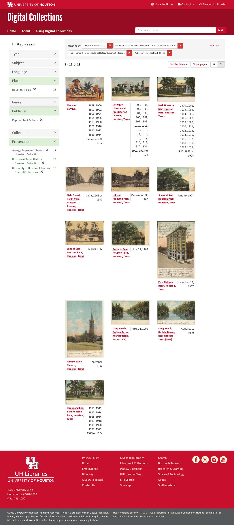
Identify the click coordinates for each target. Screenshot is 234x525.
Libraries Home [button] (163, 4)
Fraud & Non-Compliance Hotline (186, 513)
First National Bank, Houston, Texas (167, 285)
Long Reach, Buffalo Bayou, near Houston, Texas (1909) (166, 334)
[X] (205, 459)
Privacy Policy (90, 458)
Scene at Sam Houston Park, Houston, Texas (166, 199)
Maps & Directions (131, 469)
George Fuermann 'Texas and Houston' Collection (30, 152)
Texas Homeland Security (125, 513)
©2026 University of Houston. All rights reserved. (33, 513)
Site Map (125, 485)
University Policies (88, 520)
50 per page (199, 64)
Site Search (127, 480)
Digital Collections (35, 17)
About (26, 31)
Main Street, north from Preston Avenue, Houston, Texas (75, 203)
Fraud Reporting (157, 513)
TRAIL (143, 513)
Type (15, 54)
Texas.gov (104, 513)
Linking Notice (213, 513)
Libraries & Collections (134, 463)
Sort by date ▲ (178, 64)
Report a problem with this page (79, 513)
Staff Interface (166, 485)
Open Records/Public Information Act (44, 516)
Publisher (19, 111)
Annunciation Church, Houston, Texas (75, 365)
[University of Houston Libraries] (31, 469)
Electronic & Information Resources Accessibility (138, 516)
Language (19, 71)
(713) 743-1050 (16, 499)
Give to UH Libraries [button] (215, 4)
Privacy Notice (15, 516)
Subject (18, 62)
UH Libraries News (131, 474)
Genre (16, 102)
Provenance (21, 141)
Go (222, 30)
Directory (87, 474)
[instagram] (214, 459)
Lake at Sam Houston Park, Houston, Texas (75, 252)
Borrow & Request (169, 463)
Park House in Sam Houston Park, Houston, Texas (166, 111)
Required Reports (101, 516)
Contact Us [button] (188, 4)
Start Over (214, 45)
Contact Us (88, 485)
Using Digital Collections (54, 31)
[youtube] (223, 459)
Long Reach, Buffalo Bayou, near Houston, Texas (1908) (121, 334)
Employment (90, 469)
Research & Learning (170, 469)
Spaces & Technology (171, 474)
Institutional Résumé (78, 516)
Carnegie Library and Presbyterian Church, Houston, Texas (121, 112)
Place (16, 80)
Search (162, 458)
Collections (20, 132)
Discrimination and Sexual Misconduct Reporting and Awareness (42, 520)
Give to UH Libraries (132, 458)
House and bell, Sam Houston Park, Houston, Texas (75, 413)
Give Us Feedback (92, 480)
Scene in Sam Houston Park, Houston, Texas (121, 252)
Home (11, 31)
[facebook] (196, 459)
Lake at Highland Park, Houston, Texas (121, 198)
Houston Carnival (71, 107)
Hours (86, 463)
